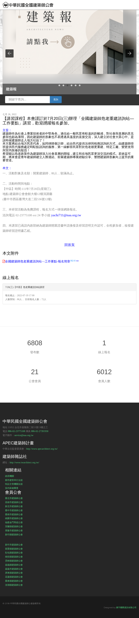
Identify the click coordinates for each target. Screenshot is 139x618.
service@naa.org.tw (23, 435)
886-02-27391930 (39, 431)
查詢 (55, 99)
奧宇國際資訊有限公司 (126, 607)
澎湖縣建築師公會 (14, 585)
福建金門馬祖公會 (14, 522)
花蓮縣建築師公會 (14, 576)
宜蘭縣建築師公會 (14, 526)
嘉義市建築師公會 (14, 568)
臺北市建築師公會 (14, 498)
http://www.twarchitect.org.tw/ (24, 462)
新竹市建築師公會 (14, 544)
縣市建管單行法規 (14, 480)
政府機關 (9, 476)
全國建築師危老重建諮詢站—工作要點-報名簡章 (42, 261)
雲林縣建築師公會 (14, 560)
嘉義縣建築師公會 (14, 564)
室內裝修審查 (11, 488)
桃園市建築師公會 (14, 518)
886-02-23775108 (16, 431)
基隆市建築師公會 (14, 530)
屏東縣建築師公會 (14, 572)
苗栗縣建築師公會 (14, 548)
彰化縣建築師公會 (14, 552)
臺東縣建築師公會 (14, 580)
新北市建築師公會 (14, 506)
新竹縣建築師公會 (14, 534)
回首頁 (69, 245)
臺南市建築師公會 (14, 514)
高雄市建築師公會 (14, 502)
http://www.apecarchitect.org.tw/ (42, 449)
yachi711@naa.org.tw (66, 215)
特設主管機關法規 (14, 484)
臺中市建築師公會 (14, 510)
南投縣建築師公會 (14, 556)
